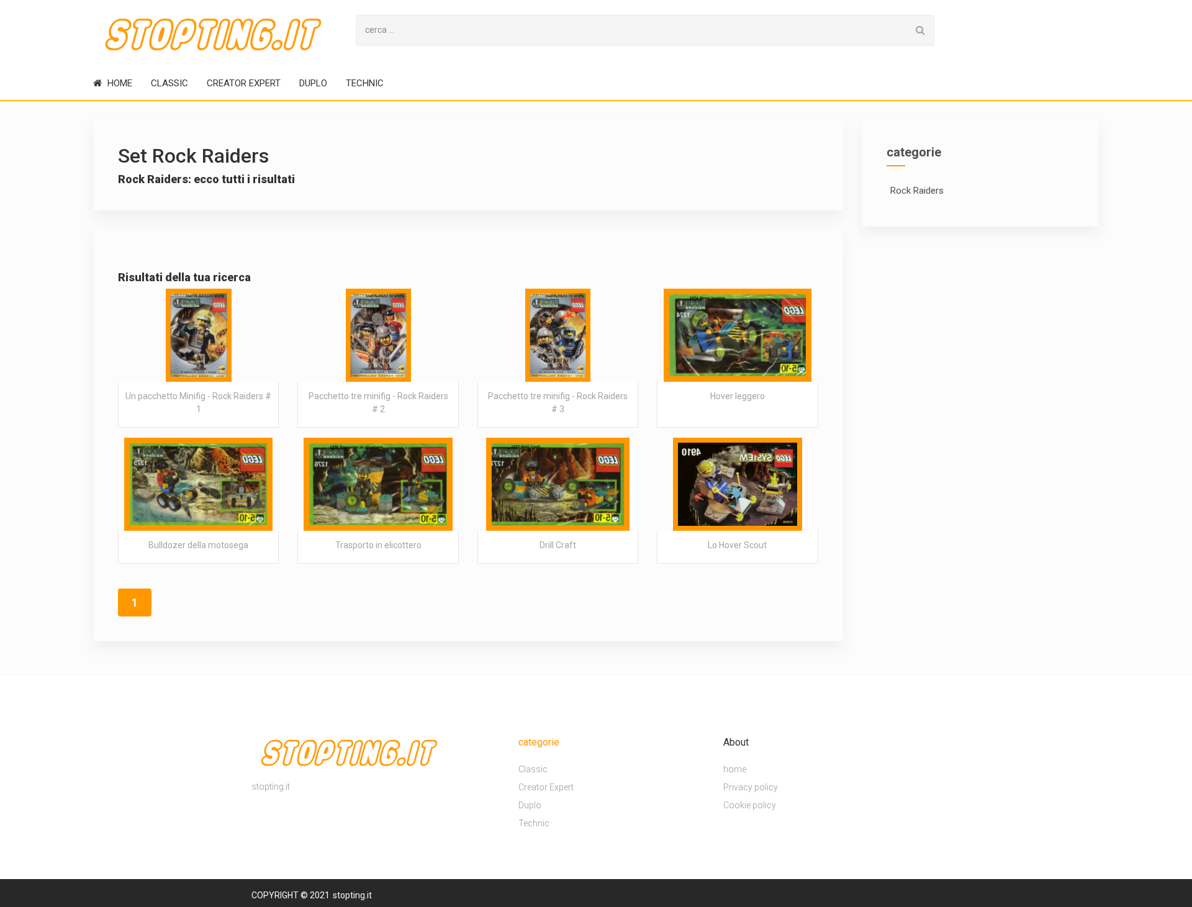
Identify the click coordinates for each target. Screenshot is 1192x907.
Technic (365, 83)
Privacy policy (750, 788)
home (118, 83)
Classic (169, 83)
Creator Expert (244, 83)
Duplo (313, 83)
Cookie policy (749, 806)
